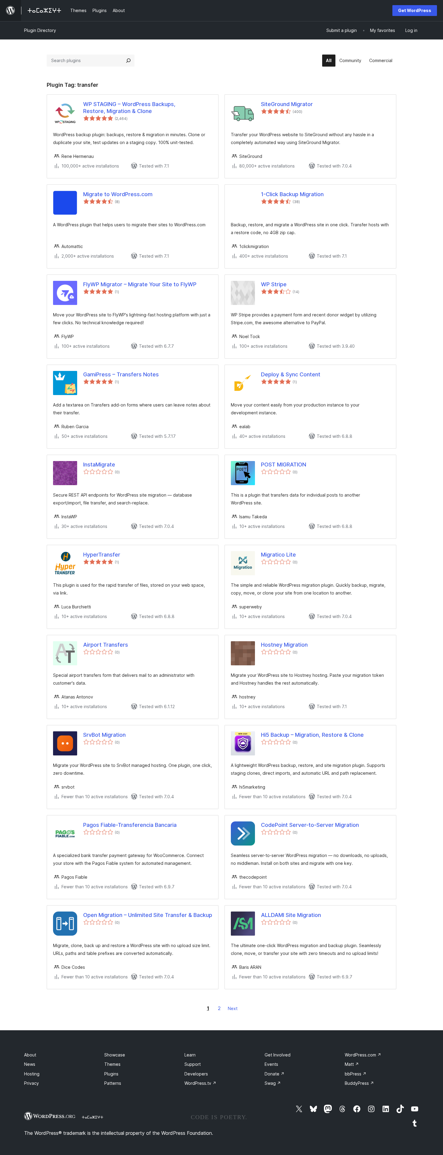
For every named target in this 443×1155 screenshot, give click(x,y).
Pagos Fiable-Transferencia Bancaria (130, 825)
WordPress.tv (200, 1083)
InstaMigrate (99, 464)
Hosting (31, 1073)
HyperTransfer (101, 554)
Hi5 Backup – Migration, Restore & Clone (312, 735)
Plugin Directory (40, 30)
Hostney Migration (284, 645)
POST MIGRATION (283, 464)
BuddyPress (359, 1083)
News (29, 1064)
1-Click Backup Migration (292, 194)
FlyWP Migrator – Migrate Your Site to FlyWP (139, 284)
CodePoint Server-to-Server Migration (310, 825)
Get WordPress (414, 10)
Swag (273, 1083)
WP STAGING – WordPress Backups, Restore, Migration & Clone (129, 107)
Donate (274, 1073)
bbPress (355, 1073)
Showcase (114, 1054)
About (30, 1054)
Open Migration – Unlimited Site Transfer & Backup (147, 915)
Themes (112, 1064)
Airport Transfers (105, 645)
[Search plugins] (128, 61)
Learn (190, 1054)
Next (232, 1008)
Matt (352, 1064)
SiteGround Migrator (287, 104)
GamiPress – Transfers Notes (121, 374)
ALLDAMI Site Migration (291, 915)
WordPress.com (363, 1054)
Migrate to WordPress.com (117, 194)
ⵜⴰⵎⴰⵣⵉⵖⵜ (92, 1117)
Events (271, 1064)
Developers (196, 1073)
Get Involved (278, 1054)
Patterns (112, 1083)
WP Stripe (274, 284)
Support (192, 1064)
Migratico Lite (278, 554)
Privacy (31, 1083)
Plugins (111, 1073)
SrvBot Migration (104, 735)
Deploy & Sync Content (290, 374)
